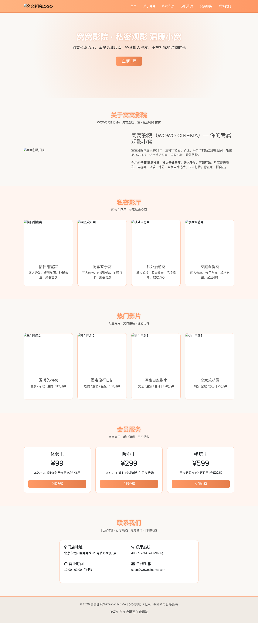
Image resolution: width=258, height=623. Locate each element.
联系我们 (225, 6)
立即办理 (57, 484)
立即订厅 (129, 61)
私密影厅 (168, 6)
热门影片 (187, 6)
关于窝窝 (149, 6)
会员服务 (206, 6)
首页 (134, 6)
